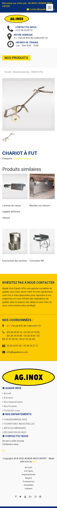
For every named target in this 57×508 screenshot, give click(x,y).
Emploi (28, 478)
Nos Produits (10, 406)
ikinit (35, 461)
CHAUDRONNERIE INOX (15, 419)
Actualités (28, 485)
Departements (28, 474)
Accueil (8, 72)
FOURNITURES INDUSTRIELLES (19, 423)
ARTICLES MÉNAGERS (15, 428)
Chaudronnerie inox (21, 72)
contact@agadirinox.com (42, 9)
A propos (8, 397)
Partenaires (28, 481)
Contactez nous (12, 410)
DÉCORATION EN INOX (15, 432)
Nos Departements (13, 402)
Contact (28, 488)
